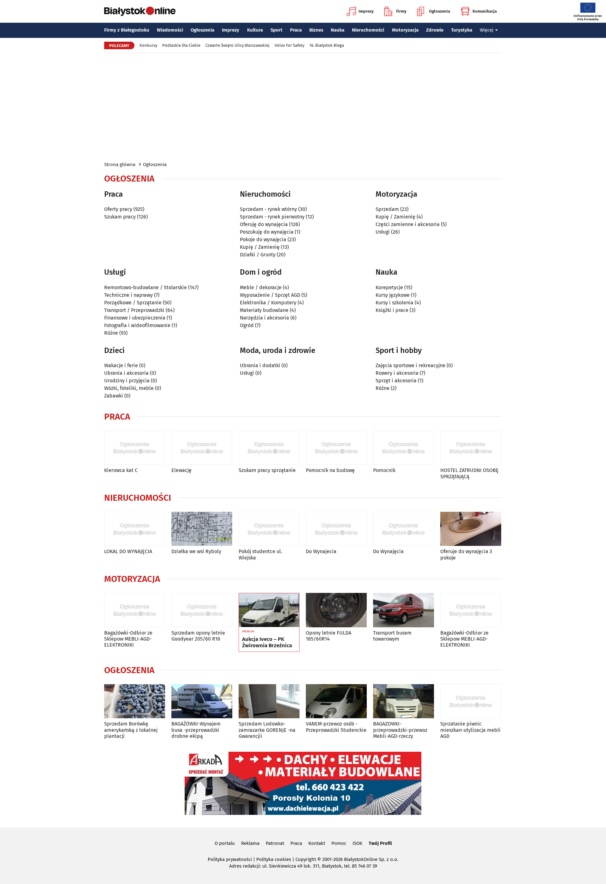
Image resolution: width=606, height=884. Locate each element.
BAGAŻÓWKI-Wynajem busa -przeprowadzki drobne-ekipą (196, 730)
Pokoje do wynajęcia (263, 239)
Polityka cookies (273, 859)
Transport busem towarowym (392, 636)
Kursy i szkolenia (394, 303)
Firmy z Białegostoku (126, 30)
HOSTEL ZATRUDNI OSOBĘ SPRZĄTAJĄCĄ (469, 473)
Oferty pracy (118, 209)
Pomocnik (384, 470)
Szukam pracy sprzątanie (267, 470)
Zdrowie (434, 30)
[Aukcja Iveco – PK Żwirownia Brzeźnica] (269, 610)
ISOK (357, 843)
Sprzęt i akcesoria (396, 381)
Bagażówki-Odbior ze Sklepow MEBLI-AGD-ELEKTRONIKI (128, 639)
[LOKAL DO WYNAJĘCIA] (134, 529)
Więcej (486, 30)
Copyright (305, 859)
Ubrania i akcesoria (126, 373)
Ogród (247, 325)
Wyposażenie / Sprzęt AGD (270, 295)
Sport (276, 30)
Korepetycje (389, 287)
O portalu (225, 843)
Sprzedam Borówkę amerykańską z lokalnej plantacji (130, 730)
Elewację (181, 470)
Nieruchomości (368, 30)
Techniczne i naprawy (128, 295)
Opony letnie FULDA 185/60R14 (328, 636)
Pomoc (338, 843)
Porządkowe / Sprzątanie (133, 303)
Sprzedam (387, 209)
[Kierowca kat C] (134, 448)
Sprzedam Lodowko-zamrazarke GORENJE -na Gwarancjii (267, 730)
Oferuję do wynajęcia (264, 224)
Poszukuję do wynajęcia (267, 232)
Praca (296, 30)
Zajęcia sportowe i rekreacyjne (410, 365)
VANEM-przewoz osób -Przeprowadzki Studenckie (336, 727)
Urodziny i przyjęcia (127, 381)
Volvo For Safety (289, 45)
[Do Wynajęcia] (403, 529)
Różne (111, 333)
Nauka (337, 30)
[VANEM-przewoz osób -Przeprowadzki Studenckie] (336, 701)
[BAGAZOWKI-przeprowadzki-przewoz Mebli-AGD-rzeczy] (403, 701)
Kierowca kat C (121, 470)
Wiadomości (170, 30)
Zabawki (113, 396)
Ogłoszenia (439, 11)
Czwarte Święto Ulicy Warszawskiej (237, 45)
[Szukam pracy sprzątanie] (269, 448)
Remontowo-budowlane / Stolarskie (145, 287)
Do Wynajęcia (388, 551)
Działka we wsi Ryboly (196, 551)
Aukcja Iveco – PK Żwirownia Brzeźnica (267, 642)
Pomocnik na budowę (330, 470)
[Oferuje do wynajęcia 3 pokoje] (470, 529)
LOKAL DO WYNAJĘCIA (128, 551)
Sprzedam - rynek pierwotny (272, 217)
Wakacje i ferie (121, 365)
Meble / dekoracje (261, 287)
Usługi (383, 232)
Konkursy (148, 45)
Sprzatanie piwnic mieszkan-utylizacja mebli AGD (470, 730)
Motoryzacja (405, 30)
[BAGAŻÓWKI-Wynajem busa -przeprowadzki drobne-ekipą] (201, 701)
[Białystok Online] (139, 11)
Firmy (401, 11)
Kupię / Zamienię (260, 247)
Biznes (316, 30)
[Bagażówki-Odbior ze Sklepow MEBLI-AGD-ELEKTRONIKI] (134, 610)
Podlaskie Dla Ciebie (181, 45)
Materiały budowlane (264, 310)
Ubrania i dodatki (260, 365)
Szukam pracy (120, 217)
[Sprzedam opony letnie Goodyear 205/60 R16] (201, 610)
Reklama (250, 843)
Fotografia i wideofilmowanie (137, 325)
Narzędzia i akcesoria (264, 318)
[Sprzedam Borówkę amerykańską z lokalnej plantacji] (134, 701)
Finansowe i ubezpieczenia (134, 318)
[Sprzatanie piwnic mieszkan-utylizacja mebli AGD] (470, 701)
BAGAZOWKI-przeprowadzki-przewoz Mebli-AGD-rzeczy (400, 730)
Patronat (275, 843)
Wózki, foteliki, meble (129, 388)
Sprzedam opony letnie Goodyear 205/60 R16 (198, 636)
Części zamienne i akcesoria (408, 224)
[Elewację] (201, 448)
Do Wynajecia (321, 551)
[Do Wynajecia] (336, 529)
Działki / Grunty (258, 255)
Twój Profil (380, 843)
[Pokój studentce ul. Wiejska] (269, 529)
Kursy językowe (393, 295)
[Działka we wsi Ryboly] (201, 529)
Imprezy (366, 11)
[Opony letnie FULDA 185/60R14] (336, 610)
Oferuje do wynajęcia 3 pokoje (466, 554)
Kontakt (316, 843)
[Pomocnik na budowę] (336, 448)
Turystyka (461, 30)
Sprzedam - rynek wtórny (268, 209)
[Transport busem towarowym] (403, 610)
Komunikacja (484, 11)
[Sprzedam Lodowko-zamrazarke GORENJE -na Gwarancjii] (269, 701)
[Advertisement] (303, 106)
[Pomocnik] (403, 448)
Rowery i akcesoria (397, 373)
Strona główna (119, 164)
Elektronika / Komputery (268, 303)
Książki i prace (392, 310)
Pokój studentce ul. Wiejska (260, 554)
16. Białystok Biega (326, 45)
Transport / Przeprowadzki (134, 310)
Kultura (255, 30)
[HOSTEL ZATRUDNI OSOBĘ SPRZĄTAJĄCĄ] (470, 448)
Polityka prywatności (230, 859)
